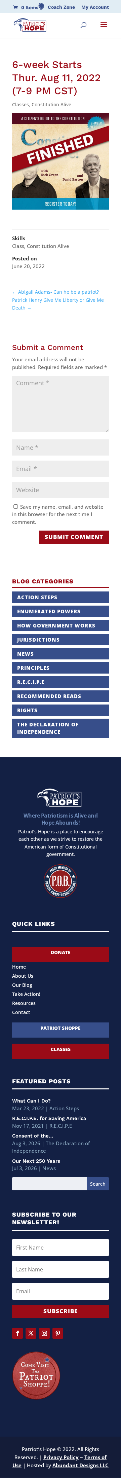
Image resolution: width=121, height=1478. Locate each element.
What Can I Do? (31, 1101)
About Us (22, 976)
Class (18, 246)
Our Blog (22, 985)
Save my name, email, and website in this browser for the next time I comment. (58, 514)
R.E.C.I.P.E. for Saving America (49, 1118)
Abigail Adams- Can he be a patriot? (55, 292)
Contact (21, 1012)
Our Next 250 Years (36, 1161)
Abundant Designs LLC (80, 1465)
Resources (24, 1003)
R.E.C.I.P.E (30, 682)
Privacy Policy (61, 1457)
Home (19, 967)
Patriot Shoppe (60, 1028)
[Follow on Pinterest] (57, 1333)
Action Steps (37, 597)
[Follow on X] (31, 1333)
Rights (27, 710)
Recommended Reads (49, 696)
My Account (95, 7)
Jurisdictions (38, 639)
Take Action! (26, 994)
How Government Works (56, 625)
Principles (33, 667)
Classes (20, 104)
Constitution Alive (51, 104)
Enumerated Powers (49, 611)
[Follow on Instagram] (44, 1333)
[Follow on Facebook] (17, 1333)
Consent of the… (32, 1136)
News (25, 653)
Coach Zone (61, 7)
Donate (61, 952)
